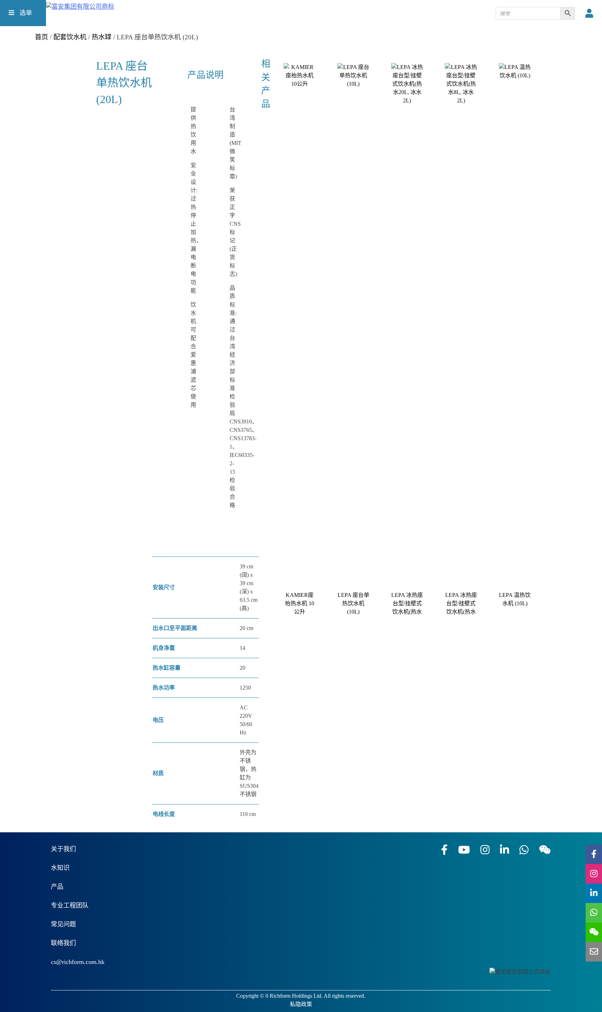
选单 (25, 12)
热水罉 (101, 37)
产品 (57, 886)
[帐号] (591, 14)
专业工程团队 (69, 905)
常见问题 (63, 924)
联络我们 (63, 943)
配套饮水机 (69, 37)
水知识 (60, 867)
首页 (41, 37)
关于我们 (63, 849)
